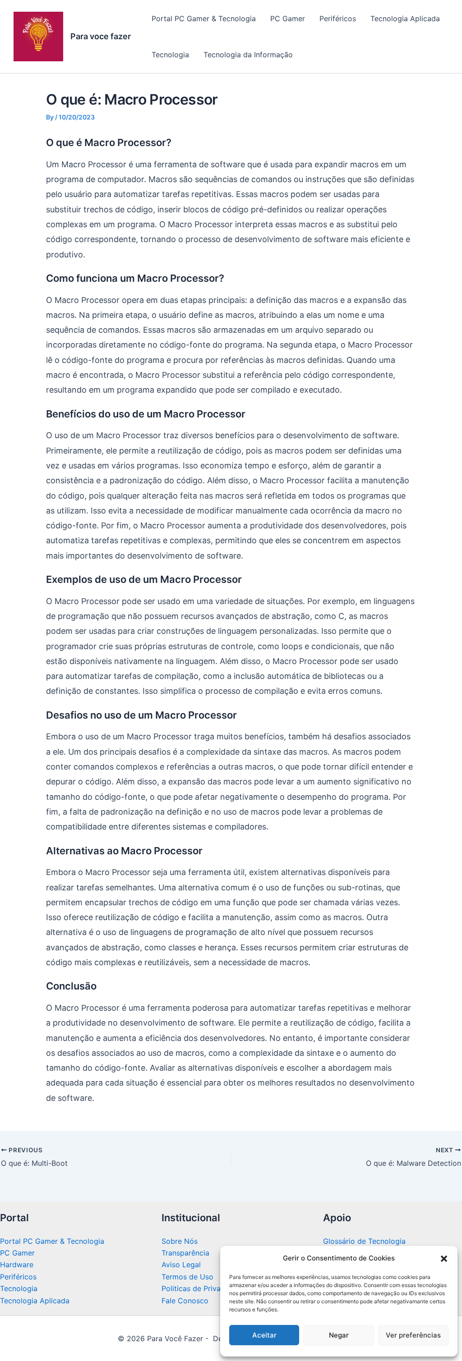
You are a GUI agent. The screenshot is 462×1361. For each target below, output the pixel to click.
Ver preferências (413, 1335)
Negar (339, 1335)
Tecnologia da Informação (248, 54)
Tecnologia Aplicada (405, 18)
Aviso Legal (181, 1264)
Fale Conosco (185, 1300)
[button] (443, 1258)
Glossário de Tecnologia (364, 1241)
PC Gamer (287, 18)
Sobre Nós (180, 1241)
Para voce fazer (100, 36)
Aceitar (264, 1335)
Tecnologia (170, 54)
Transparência (185, 1252)
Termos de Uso (187, 1276)
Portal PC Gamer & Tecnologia (204, 18)
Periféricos (337, 18)
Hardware (16, 1264)
